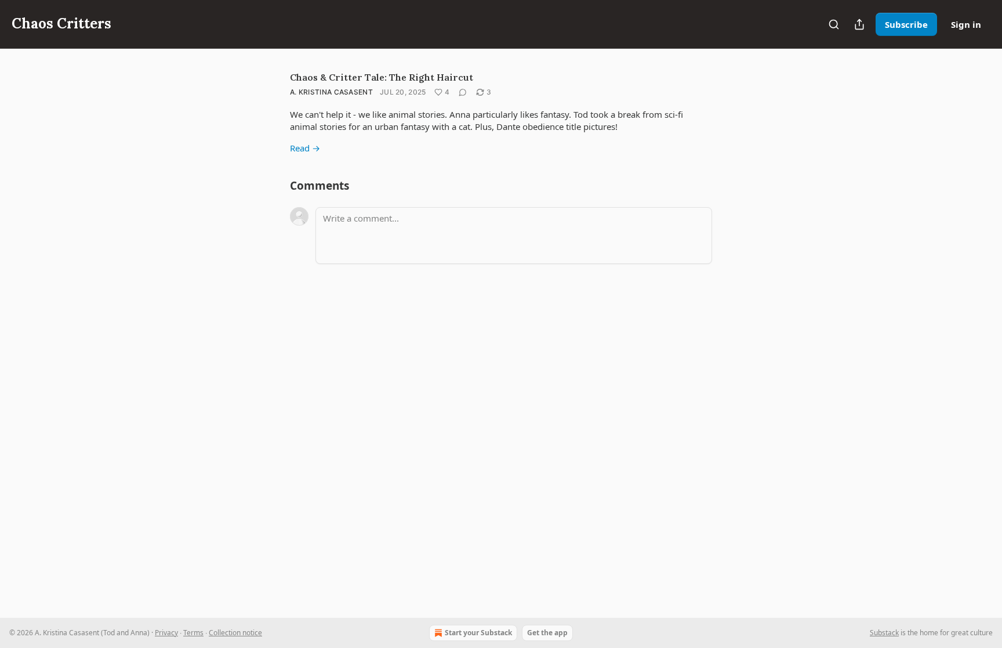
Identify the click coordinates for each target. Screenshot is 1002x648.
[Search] (833, 24)
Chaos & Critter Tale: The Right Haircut (381, 77)
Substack (884, 633)
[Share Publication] (859, 24)
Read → (305, 148)
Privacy (166, 633)
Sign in (966, 24)
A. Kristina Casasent (331, 92)
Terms (193, 633)
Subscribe (906, 24)
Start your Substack (478, 633)
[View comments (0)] (462, 92)
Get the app (547, 633)
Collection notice (235, 633)
